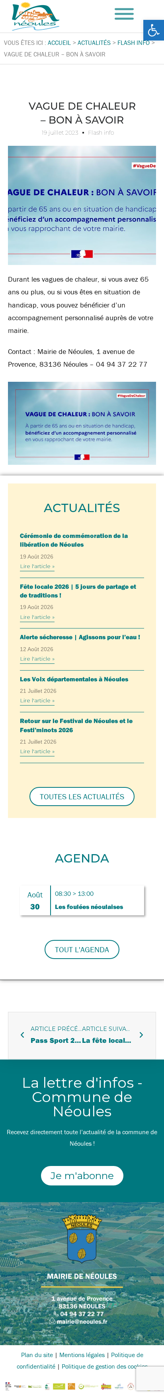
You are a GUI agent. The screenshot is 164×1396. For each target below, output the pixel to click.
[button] (153, 30)
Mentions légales (82, 1355)
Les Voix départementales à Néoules (74, 679)
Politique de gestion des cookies (105, 1366)
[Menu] (124, 14)
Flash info (101, 132)
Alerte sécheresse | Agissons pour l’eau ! (80, 637)
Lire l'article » (37, 566)
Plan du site (37, 1355)
